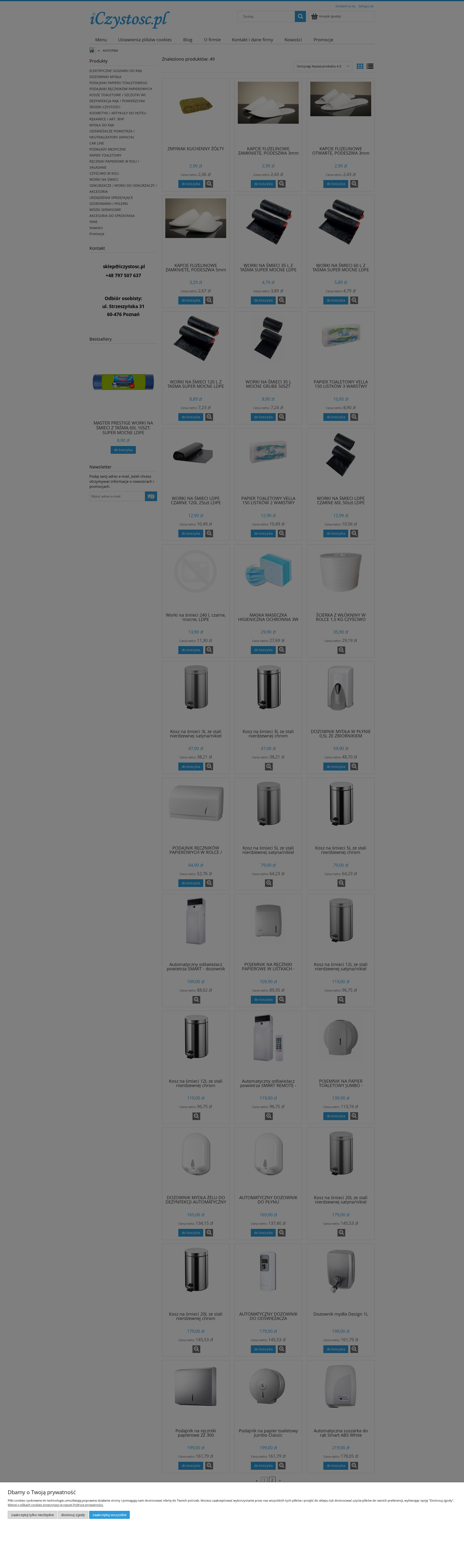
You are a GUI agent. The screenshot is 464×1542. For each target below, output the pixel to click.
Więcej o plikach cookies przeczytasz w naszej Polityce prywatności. (55, 1505)
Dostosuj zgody (73, 1515)
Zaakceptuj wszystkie (110, 1515)
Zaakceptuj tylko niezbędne (32, 1515)
